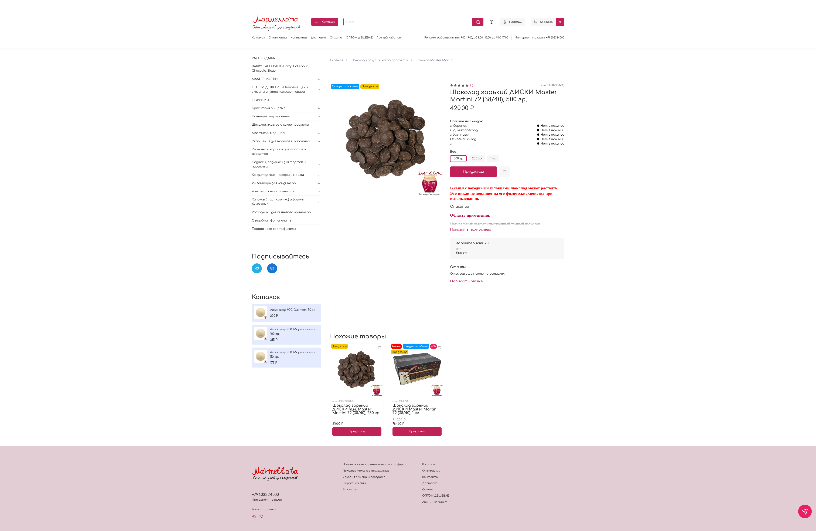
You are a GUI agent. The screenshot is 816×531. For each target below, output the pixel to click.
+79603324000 (265, 495)
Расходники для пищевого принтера (281, 212)
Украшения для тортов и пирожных (281, 141)
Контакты (299, 37)
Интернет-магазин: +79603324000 (539, 37)
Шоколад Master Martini (434, 60)
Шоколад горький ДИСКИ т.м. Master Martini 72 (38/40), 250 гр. (356, 409)
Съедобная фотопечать (271, 220)
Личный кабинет (389, 37)
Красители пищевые (268, 108)
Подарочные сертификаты (274, 228)
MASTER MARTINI (265, 79)
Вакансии (350, 489)
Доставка (318, 37)
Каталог (328, 21)
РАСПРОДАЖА (263, 58)
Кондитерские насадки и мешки (278, 174)
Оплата (336, 37)
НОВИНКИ (260, 100)
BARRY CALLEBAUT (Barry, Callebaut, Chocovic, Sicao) (280, 68)
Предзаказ (473, 172)
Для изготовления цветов (273, 191)
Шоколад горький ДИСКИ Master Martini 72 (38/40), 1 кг (415, 409)
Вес (453, 151)
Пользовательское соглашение (366, 470)
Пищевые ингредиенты (271, 116)
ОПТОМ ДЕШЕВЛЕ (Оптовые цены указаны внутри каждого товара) (280, 89)
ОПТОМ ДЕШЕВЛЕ (359, 37)
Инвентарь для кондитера (274, 183)
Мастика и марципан (269, 133)
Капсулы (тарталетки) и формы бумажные (278, 202)
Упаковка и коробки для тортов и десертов (279, 151)
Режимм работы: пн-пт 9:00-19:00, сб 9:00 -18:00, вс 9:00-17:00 (466, 37)
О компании (278, 37)
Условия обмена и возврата (364, 477)
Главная (336, 60)
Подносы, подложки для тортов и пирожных (279, 164)
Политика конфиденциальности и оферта (375, 464)
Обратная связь (355, 483)
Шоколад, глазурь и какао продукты (379, 60)
